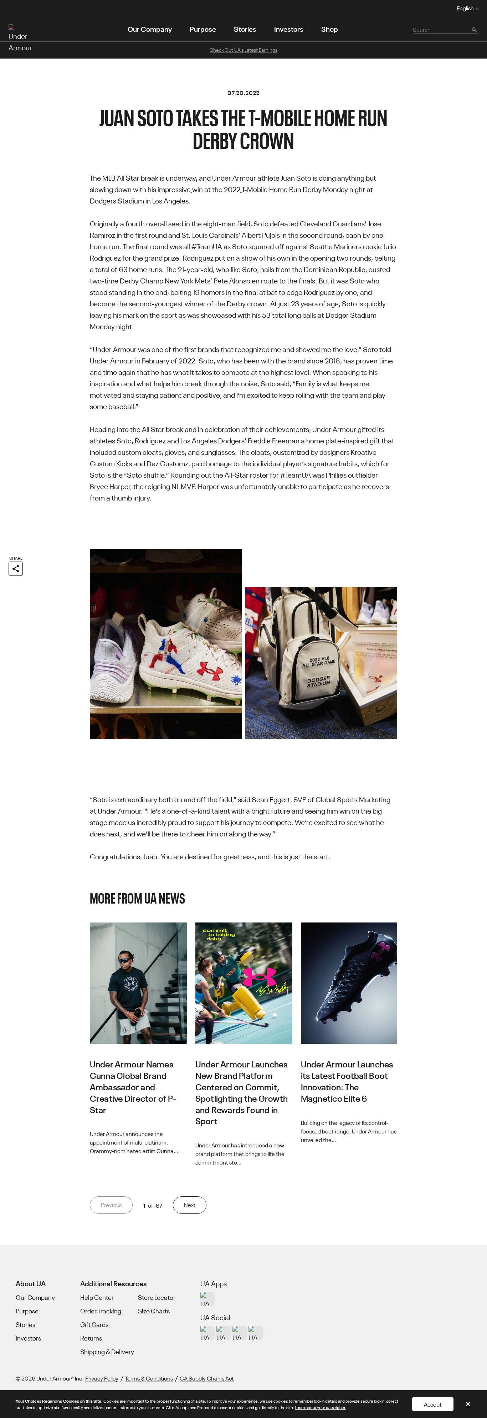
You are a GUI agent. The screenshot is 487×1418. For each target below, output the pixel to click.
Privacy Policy (101, 1378)
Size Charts (154, 1310)
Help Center (97, 1297)
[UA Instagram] (207, 1333)
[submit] (474, 29)
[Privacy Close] (468, 1404)
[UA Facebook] (255, 1333)
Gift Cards (94, 1324)
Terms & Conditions (149, 1378)
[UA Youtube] (239, 1333)
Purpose (203, 28)
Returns (91, 1338)
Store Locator (156, 1297)
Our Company (150, 28)
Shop (329, 28)
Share (15, 558)
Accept (433, 1404)
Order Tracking (100, 1310)
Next (189, 1204)
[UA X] (223, 1333)
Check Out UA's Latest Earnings (243, 49)
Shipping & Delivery (107, 1351)
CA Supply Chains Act (207, 1378)
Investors (288, 28)
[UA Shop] (207, 1299)
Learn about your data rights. (320, 1407)
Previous (111, 1204)
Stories (245, 28)
